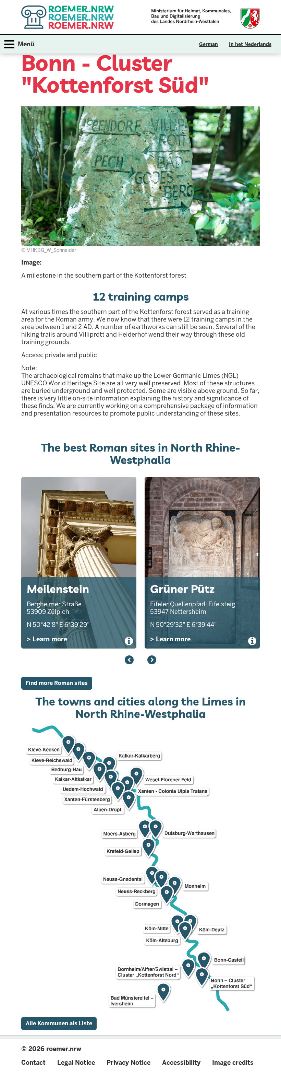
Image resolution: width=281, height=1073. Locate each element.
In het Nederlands (250, 44)
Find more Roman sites (57, 683)
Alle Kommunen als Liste (59, 1023)
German (208, 44)
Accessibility (181, 1062)
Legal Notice (76, 1062)
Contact (33, 1062)
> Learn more (47, 639)
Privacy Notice (128, 1062)
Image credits (233, 1062)
